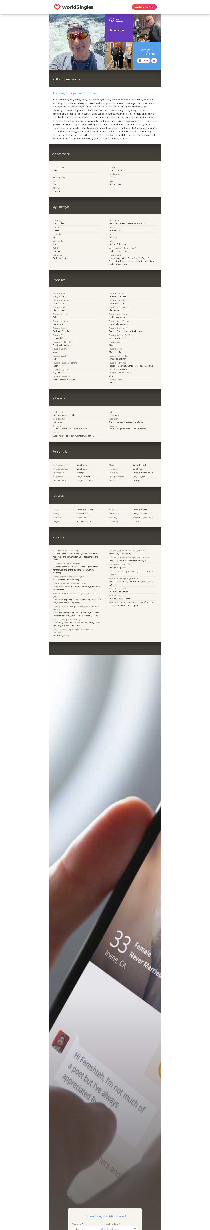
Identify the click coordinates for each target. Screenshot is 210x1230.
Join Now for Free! (144, 7)
